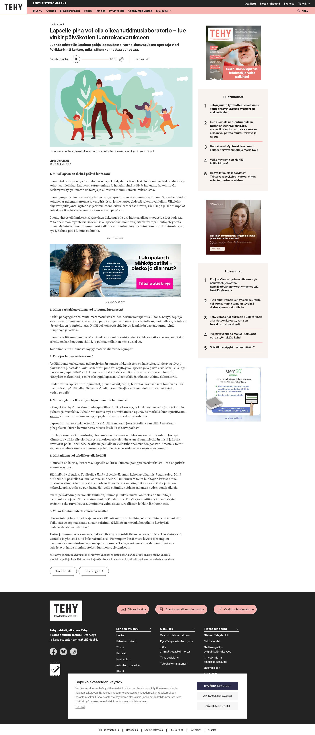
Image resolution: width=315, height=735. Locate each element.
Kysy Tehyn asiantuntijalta (176, 641)
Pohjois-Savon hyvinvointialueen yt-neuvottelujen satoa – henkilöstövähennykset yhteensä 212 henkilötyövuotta (234, 285)
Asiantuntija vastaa (140, 11)
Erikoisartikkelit (70, 11)
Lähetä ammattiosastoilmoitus (184, 609)
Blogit (120, 671)
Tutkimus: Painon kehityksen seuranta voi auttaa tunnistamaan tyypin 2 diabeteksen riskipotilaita (235, 303)
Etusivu (37, 11)
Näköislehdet (212, 641)
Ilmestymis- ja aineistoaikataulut (215, 660)
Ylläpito (212, 730)
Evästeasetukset (218, 706)
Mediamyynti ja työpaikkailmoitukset (217, 649)
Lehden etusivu (127, 629)
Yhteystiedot (212, 668)
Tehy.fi (302, 3)
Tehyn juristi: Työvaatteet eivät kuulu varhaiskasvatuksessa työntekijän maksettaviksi (234, 108)
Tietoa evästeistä (109, 730)
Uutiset (51, 11)
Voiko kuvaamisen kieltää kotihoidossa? (227, 161)
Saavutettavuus (154, 730)
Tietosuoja (132, 730)
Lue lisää (80, 707)
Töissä (88, 11)
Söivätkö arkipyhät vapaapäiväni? (232, 347)
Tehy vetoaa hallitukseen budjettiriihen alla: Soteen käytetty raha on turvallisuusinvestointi (236, 320)
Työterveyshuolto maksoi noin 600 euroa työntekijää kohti (233, 335)
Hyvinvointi (116, 11)
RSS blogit (196, 730)
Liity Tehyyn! (92, 571)
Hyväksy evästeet (217, 686)
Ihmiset (100, 11)
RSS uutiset (177, 730)
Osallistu (250, 3)
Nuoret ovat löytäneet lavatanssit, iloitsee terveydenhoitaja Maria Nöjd (234, 148)
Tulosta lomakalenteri (174, 664)
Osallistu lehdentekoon (239, 609)
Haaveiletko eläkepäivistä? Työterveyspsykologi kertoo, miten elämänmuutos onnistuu (233, 176)
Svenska (289, 3)
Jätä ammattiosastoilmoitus (175, 649)
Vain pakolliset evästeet (217, 696)
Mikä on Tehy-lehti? (216, 635)
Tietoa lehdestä (270, 3)
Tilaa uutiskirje (136, 609)
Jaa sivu (139, 59)
